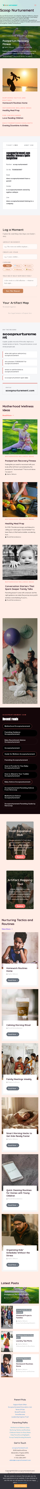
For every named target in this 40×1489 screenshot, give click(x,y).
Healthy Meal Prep (11, 110)
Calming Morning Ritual (18, 1025)
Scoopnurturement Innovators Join (20, 1407)
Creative (29, 266)
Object (8, 266)
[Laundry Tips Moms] (7, 1341)
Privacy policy (22, 1482)
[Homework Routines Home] (7, 1365)
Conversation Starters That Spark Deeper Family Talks (19, 587)
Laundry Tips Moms (24, 1341)
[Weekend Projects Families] (7, 1317)
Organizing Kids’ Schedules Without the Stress (18, 1253)
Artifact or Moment (11, 242)
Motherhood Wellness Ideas (18, 36)
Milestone (19, 269)
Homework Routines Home (15, 103)
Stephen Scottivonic (14, 1082)
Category (7, 262)
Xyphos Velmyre (9, 47)
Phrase (18, 266)
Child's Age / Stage (10, 252)
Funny (30, 269)
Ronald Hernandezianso (14, 537)
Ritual (8, 269)
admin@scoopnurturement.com (20, 1460)
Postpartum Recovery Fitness (20, 460)
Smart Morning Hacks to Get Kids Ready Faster (19, 1134)
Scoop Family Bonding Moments (25, 1323)
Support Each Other (20, 1405)
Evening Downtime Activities (15, 125)
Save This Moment (13, 291)
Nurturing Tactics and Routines (25, 1371)
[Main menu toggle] (35, 5)
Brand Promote (20, 1412)
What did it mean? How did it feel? (17, 276)
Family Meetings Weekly (18, 1079)
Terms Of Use (20, 1409)
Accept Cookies (20, 1486)
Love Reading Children (13, 118)
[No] (37, 1481)
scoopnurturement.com (20, 1448)
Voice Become (20, 1414)
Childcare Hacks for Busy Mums (25, 1346)
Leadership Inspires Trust (20, 1417)
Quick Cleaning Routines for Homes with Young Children (19, 1193)
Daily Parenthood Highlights (20, 1435)
